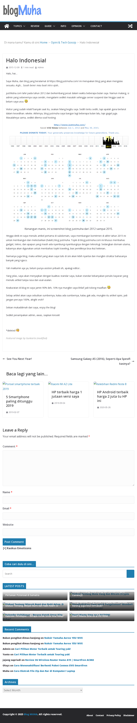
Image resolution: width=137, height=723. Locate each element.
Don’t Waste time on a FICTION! (90, 616)
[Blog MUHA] (7, 26)
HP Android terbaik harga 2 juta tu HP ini (112, 396)
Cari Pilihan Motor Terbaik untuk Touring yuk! (43, 648)
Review (35, 26)
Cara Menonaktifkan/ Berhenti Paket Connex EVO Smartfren (50, 665)
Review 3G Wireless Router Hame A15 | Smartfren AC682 (59, 659)
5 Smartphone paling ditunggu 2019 (19, 401)
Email (7, 508)
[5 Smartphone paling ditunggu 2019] (23, 384)
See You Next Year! (19, 359)
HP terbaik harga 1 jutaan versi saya (67, 394)
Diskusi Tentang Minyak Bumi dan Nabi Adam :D (31, 605)
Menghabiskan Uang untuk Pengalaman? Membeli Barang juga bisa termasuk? (99, 603)
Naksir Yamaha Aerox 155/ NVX (63, 637)
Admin (41, 67)
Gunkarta (31, 338)
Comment (10, 446)
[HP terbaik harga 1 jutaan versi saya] (60, 384)
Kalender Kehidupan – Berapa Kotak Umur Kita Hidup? (34, 616)
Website (8, 524)
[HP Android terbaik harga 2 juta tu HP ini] (110, 384)
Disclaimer (128, 715)
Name (7, 492)
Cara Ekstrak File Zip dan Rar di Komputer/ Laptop (44, 671)
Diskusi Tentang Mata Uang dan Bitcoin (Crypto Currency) (98, 593)
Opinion (77, 26)
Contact (96, 26)
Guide (48, 26)
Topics (17, 26)
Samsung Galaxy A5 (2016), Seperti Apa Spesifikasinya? (100, 361)
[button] (23, 26)
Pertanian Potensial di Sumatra (22, 595)
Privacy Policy (114, 715)
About (90, 715)
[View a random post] (130, 26)
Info (63, 26)
